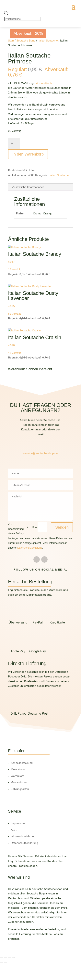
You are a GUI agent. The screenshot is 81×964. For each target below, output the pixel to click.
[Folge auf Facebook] (36, 559)
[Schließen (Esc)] (13, 957)
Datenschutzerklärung (29, 547)
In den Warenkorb (28, 154)
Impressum (18, 823)
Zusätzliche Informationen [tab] (28, 187)
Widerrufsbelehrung (23, 836)
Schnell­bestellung (22, 762)
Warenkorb (17, 775)
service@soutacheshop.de (40, 453)
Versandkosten (45, 83)
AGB (14, 829)
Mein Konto (18, 769)
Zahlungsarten (20, 788)
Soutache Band (25, 40)
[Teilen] (9, 957)
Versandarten (19, 782)
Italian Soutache (48, 40)
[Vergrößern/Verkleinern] (1, 957)
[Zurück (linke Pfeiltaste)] (1, 962)
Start (11, 40)
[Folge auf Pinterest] (44, 559)
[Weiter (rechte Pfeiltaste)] (5, 962)
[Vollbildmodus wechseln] (5, 957)
